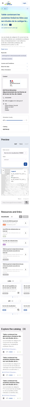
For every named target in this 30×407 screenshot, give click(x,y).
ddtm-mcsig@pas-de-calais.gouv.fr (14, 100)
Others (25, 216)
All (20, 216)
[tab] (10, 144)
